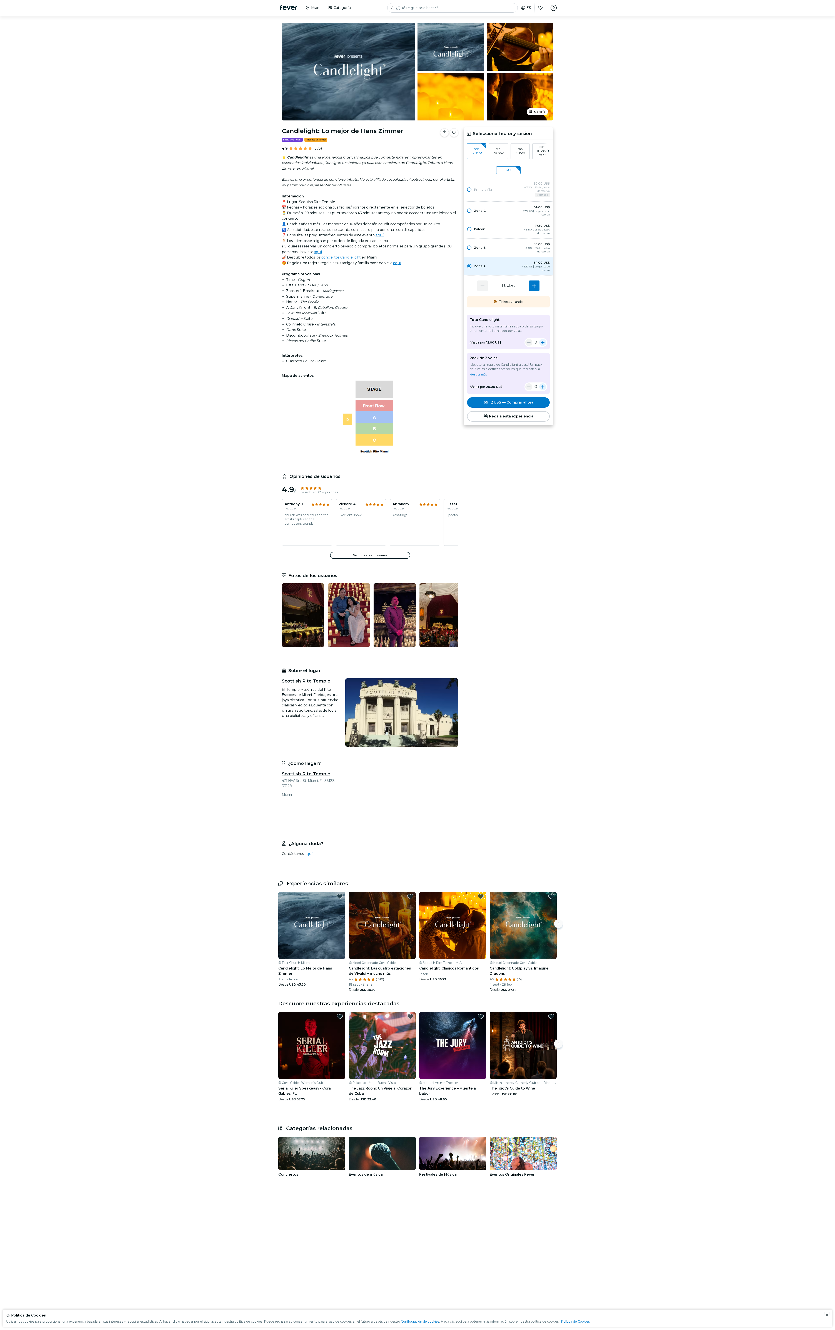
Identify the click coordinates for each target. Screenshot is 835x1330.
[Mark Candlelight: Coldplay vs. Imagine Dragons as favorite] (551, 893)
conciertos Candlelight (341, 257)
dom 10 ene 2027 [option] (542, 151)
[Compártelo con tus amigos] (444, 132)
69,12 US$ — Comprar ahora (508, 402)
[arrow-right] (548, 151)
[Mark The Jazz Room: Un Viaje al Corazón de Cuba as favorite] (410, 1013)
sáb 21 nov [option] (520, 151)
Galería (539, 112)
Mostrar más (478, 374)
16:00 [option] (508, 170)
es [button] (528, 8)
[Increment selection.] (534, 285)
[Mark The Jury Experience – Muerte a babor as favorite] (481, 1013)
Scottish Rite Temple (306, 773)
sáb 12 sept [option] (476, 151)
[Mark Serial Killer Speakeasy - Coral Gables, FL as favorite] (340, 1013)
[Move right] (558, 920)
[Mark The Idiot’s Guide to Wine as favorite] (551, 1013)
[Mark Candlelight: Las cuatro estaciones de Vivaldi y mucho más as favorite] (410, 893)
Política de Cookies (575, 1321)
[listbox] (508, 151)
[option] (508, 189)
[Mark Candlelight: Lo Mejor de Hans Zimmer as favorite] (340, 893)
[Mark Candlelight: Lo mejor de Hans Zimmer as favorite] (454, 132)
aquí (380, 235)
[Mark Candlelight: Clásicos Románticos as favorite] (481, 893)
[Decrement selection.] (482, 285)
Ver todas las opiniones (370, 555)
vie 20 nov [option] (498, 151)
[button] (508, 189)
